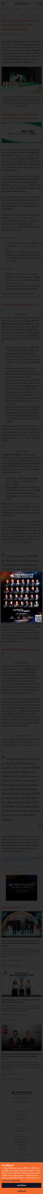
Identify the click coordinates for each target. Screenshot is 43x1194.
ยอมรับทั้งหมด (21, 1185)
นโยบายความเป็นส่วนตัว (11, 1180)
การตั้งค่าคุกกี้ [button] (21, 1191)
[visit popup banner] (21, 597)
